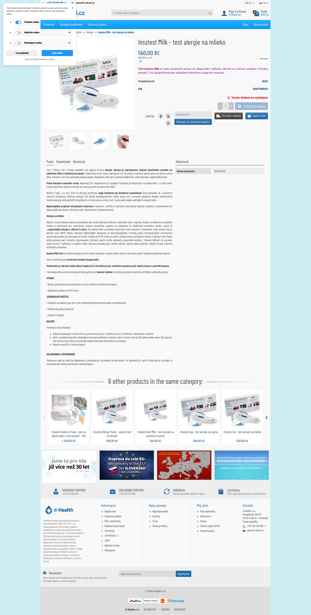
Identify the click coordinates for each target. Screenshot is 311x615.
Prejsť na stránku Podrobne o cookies (39, 59)
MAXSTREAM (179, 609)
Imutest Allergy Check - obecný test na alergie (112, 434)
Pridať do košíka (254, 106)
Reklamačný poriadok (115, 525)
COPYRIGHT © (111, 535)
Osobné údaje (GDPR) (209, 525)
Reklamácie (205, 516)
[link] (161, 116)
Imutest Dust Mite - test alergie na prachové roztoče (156, 434)
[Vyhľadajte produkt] (210, 13)
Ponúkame (48, 24)
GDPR (107, 540)
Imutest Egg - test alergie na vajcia (199, 432)
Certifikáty (110, 530)
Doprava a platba (97, 24)
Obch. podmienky (113, 521)
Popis (50, 161)
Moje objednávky (207, 511)
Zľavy (155, 521)
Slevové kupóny (207, 530)
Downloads (63, 161)
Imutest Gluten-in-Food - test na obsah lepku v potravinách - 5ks (69, 434)
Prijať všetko (57, 53)
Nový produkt (261, 24)
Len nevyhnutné (22, 53)
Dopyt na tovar (259, 115)
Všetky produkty (159, 525)
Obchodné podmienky (71, 24)
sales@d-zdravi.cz (85, 2)
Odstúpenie (110, 550)
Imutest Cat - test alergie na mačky (242, 432)
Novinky (156, 516)
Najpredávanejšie (160, 511)
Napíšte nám (110, 511)
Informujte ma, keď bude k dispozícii (193, 121)
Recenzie (79, 161)
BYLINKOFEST (150, 609)
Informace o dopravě (231, 115)
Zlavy (245, 24)
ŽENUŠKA (165, 609)
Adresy (203, 521)
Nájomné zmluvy (112, 545)
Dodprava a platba (113, 516)
